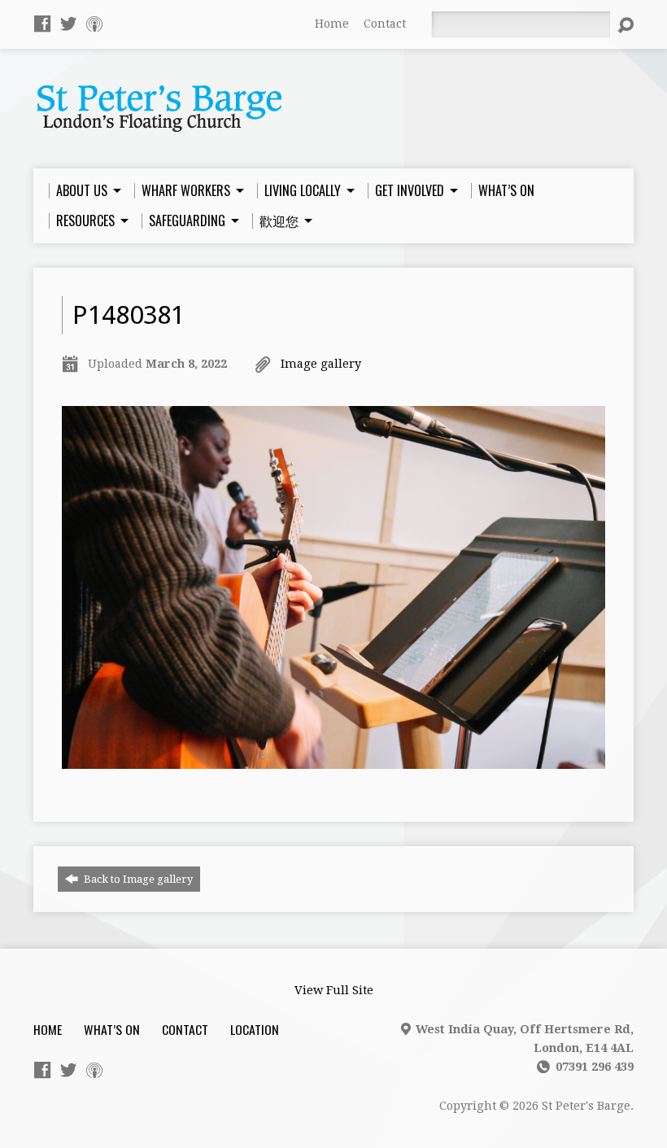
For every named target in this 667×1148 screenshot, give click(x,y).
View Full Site (333, 990)
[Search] (625, 25)
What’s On (112, 1029)
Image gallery (321, 363)
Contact (385, 23)
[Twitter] (68, 23)
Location (254, 1029)
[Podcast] (94, 23)
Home (332, 23)
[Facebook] (42, 23)
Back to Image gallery (137, 879)
